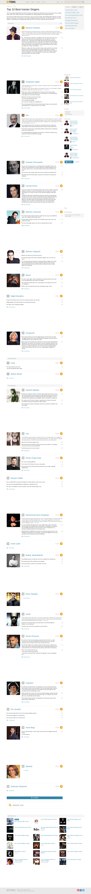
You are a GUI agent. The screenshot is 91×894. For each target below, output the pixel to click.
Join (62, 1)
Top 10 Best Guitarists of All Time (74, 828)
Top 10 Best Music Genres (48, 843)
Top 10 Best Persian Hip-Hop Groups (48, 852)
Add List (38, 1)
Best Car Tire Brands (69, 28)
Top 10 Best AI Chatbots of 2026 (72, 12)
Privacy (21, 889)
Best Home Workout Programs (72, 23)
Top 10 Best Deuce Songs (74, 859)
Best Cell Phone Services (70, 17)
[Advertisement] (35, 69)
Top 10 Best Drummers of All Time (74, 836)
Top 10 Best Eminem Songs (74, 843)
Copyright (25, 889)
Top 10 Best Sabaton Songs (74, 851)
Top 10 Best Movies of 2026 (71, 10)
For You (43, 1)
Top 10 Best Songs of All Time (49, 819)
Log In (58, 1)
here (70, 216)
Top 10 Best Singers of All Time (74, 820)
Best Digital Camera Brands (71, 20)
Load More (34, 797)
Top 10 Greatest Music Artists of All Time (49, 828)
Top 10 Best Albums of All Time (22, 827)
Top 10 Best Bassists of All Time (49, 835)
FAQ (29, 889)
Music (15, 6)
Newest (33, 1)
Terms (18, 889)
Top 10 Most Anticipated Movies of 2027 (74, 15)
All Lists (27, 1)
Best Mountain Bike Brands (71, 25)
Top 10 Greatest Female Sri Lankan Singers (48, 860)
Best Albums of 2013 (19, 851)
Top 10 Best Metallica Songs (22, 843)
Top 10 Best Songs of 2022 (21, 821)
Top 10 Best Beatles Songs (21, 835)
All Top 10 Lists (9, 6)
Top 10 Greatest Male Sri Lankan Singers (21, 860)
